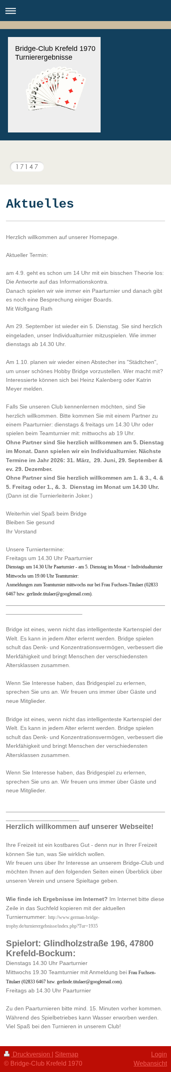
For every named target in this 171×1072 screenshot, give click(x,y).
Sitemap (66, 1054)
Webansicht (150, 1063)
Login (159, 1054)
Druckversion (31, 1054)
